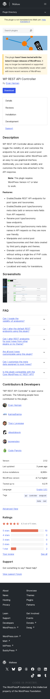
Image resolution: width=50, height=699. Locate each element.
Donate (31, 623)
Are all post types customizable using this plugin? (18, 352)
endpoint (42, 496)
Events (29, 618)
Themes (30, 595)
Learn (5, 613)
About (6, 590)
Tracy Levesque (16, 423)
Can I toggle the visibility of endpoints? (14, 319)
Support (9, 128)
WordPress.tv (11, 627)
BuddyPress (10, 650)
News (5, 595)
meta (39, 501)
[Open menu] (45, 4)
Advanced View (10, 508)
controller (33, 496)
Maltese (13, 662)
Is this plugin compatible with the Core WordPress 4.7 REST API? (19, 373)
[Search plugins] (31, 30)
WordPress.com (12, 636)
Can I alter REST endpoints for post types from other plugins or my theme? (16, 341)
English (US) (42, 489)
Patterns (30, 604)
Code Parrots (14, 450)
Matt (6, 641)
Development (12, 121)
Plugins (29, 600)
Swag (30, 627)
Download (9, 90)
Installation (10, 114)
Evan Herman (12, 83)
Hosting (6, 600)
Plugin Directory (10, 12)
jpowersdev (14, 441)
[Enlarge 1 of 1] (43, 282)
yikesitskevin (14, 432)
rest (44, 501)
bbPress (8, 645)
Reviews (9, 107)
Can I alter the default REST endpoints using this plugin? (16, 330)
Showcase (31, 590)
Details (8, 100)
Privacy (6, 604)
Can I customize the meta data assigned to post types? (17, 363)
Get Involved (32, 613)
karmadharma (15, 414)
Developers (8, 623)
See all (44, 554)
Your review (8, 554)
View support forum (12, 574)
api (26, 496)
